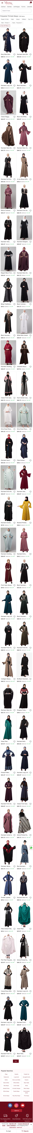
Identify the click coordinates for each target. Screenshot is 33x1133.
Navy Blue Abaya (16, 1095)
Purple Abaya (16, 1091)
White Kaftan (16, 1082)
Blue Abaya (6, 1085)
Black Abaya (26, 1088)
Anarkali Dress (6, 1088)
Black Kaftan (6, 1082)
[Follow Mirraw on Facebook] (10, 1105)
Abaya (18, 19)
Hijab (12, 19)
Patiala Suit (6, 1077)
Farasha (26, 1079)
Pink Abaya (26, 1095)
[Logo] (8, 3)
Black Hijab (26, 1082)
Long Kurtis (16, 1077)
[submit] (28, 10)
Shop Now (10, 50)
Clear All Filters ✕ (5, 25)
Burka (26, 1085)
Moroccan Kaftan (16, 1079)
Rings (6, 1074)
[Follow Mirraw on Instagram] (16, 1105)
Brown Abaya (6, 1095)
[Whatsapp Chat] (31, 848)
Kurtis (23, 6)
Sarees (9, 6)
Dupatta (16, 1074)
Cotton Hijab (16, 1085)
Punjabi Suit (26, 1074)
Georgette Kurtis (26, 1077)
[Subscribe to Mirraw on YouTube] (22, 1105)
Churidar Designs (16, 1088)
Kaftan (6, 1079)
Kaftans (24, 19)
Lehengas (16, 6)
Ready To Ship (4, 19)
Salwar (3, 6)
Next (16, 1061)
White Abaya (6, 1091)
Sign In (16, 1110)
